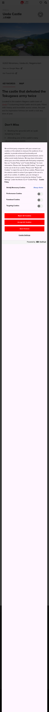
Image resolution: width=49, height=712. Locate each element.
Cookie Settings (24, 235)
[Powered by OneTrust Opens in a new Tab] (36, 242)
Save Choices (24, 229)
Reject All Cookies (24, 216)
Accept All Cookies (24, 222)
